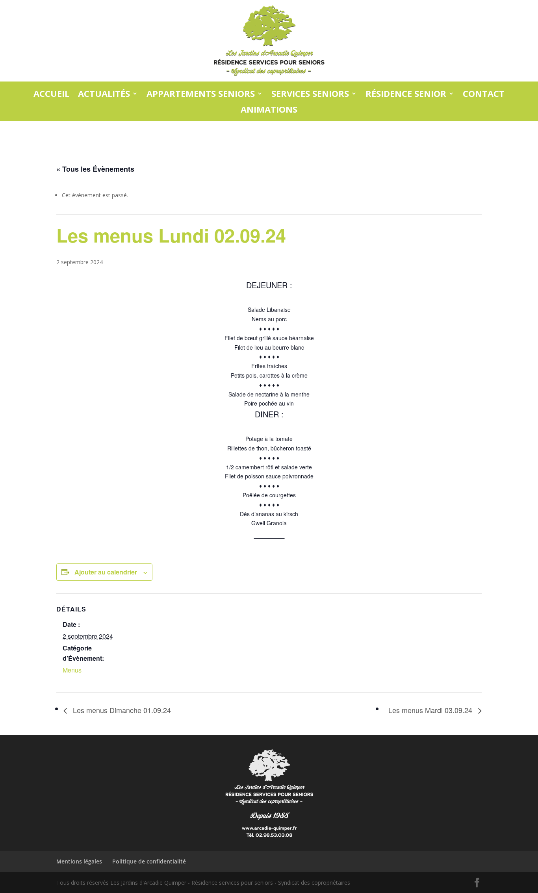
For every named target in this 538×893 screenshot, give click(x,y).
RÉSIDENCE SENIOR (405, 94)
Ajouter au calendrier (105, 571)
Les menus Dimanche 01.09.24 (121, 710)
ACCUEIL (51, 94)
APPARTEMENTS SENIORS (201, 94)
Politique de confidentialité (149, 861)
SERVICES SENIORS (310, 94)
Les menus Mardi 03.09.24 (431, 710)
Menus (72, 669)
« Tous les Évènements (95, 169)
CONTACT (484, 94)
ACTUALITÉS (104, 94)
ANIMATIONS (269, 109)
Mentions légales (79, 861)
